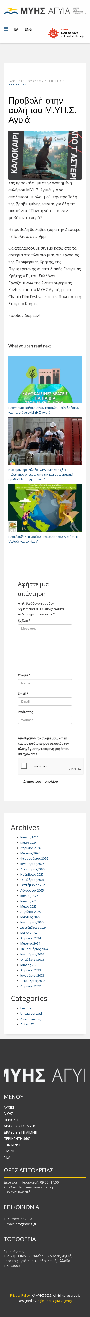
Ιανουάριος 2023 (32, 975)
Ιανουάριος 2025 (32, 922)
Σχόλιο (24, 620)
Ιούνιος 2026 (29, 837)
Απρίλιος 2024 (30, 938)
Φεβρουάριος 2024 (34, 949)
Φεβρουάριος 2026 (34, 858)
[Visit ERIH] (65, 33)
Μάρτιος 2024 (30, 943)
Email (23, 693)
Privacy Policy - (21, 1295)
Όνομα (24, 675)
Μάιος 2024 (28, 933)
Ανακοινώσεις (17, 84)
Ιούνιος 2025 (29, 901)
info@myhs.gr (25, 1224)
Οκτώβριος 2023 (32, 959)
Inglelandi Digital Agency (54, 1300)
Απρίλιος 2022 (30, 986)
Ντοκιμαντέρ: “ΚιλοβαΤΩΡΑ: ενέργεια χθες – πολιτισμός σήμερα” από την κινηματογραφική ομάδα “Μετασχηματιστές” (40, 474)
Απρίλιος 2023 (30, 970)
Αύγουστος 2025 (32, 890)
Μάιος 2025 (28, 906)
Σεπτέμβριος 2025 (33, 885)
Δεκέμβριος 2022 (32, 981)
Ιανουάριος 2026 (32, 864)
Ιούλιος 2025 (29, 896)
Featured (27, 1008)
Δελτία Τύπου (30, 1024)
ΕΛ (16, 29)
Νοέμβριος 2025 (32, 874)
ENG (28, 29)
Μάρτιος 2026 (30, 853)
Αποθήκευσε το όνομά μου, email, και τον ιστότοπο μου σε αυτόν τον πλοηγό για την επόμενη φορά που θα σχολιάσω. (43, 746)
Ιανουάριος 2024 (32, 954)
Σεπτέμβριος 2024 (33, 927)
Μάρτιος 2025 (30, 917)
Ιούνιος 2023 (29, 965)
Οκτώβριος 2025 (32, 879)
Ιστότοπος (25, 712)
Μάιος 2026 (28, 842)
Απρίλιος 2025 (30, 911)
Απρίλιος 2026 (30, 848)
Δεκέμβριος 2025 (32, 869)
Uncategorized (31, 1013)
